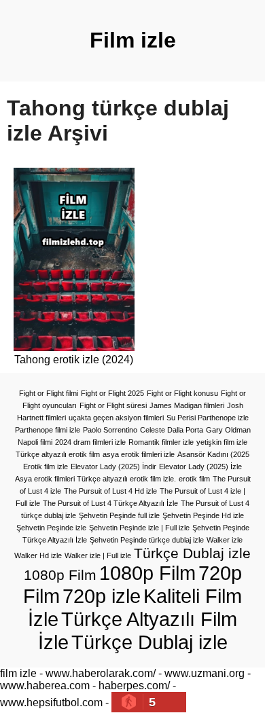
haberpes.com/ (134, 685)
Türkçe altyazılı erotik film (58, 454)
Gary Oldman (228, 430)
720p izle (102, 596)
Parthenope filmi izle (47, 430)
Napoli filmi (35, 442)
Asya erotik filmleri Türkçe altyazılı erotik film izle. (95, 479)
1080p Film (147, 573)
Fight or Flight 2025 (112, 393)
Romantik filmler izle (161, 442)
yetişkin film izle (221, 442)
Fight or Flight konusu (182, 393)
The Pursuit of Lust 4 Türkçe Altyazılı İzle (110, 503)
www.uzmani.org (204, 673)
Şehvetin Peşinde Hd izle (203, 515)
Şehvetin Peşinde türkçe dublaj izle (147, 540)
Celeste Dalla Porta (171, 430)
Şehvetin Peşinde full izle (119, 515)
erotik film (194, 479)
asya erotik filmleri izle (139, 454)
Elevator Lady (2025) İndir (113, 466)
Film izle (133, 40)
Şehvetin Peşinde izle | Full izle (139, 528)
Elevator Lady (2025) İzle (200, 466)
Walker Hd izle (38, 555)
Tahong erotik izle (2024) (73, 359)
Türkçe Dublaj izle (149, 642)
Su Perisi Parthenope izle (207, 418)
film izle (18, 673)
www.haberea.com (45, 685)
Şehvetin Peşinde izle (51, 528)
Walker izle (225, 540)
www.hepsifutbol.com (51, 702)
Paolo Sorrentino (110, 430)
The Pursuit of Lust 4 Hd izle (110, 491)
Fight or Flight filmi (48, 393)
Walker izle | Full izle (98, 555)
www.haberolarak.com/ (101, 673)
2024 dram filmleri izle (90, 442)
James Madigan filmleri (186, 405)
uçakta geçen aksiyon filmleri (116, 418)
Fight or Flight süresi (113, 405)
